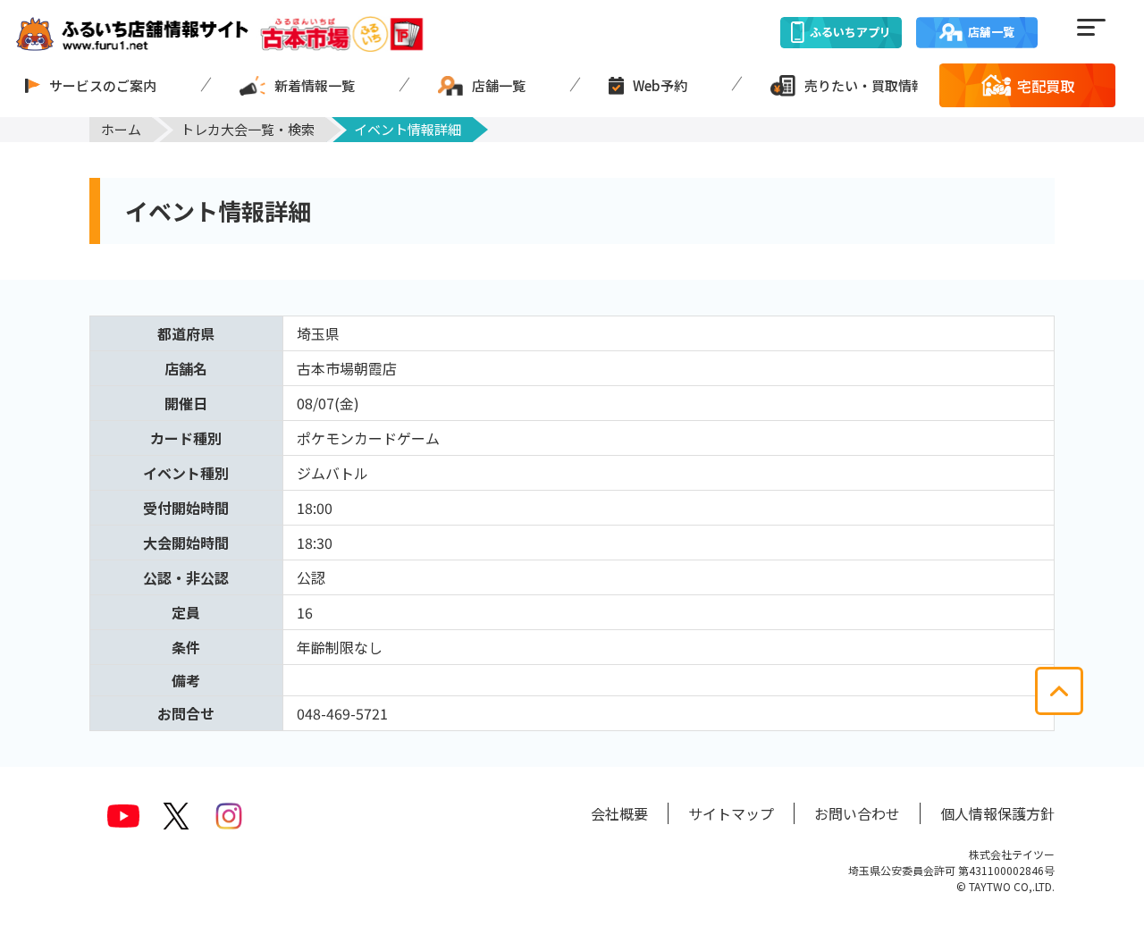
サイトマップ (731, 813)
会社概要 (619, 813)
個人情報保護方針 (997, 813)
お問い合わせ (857, 813)
